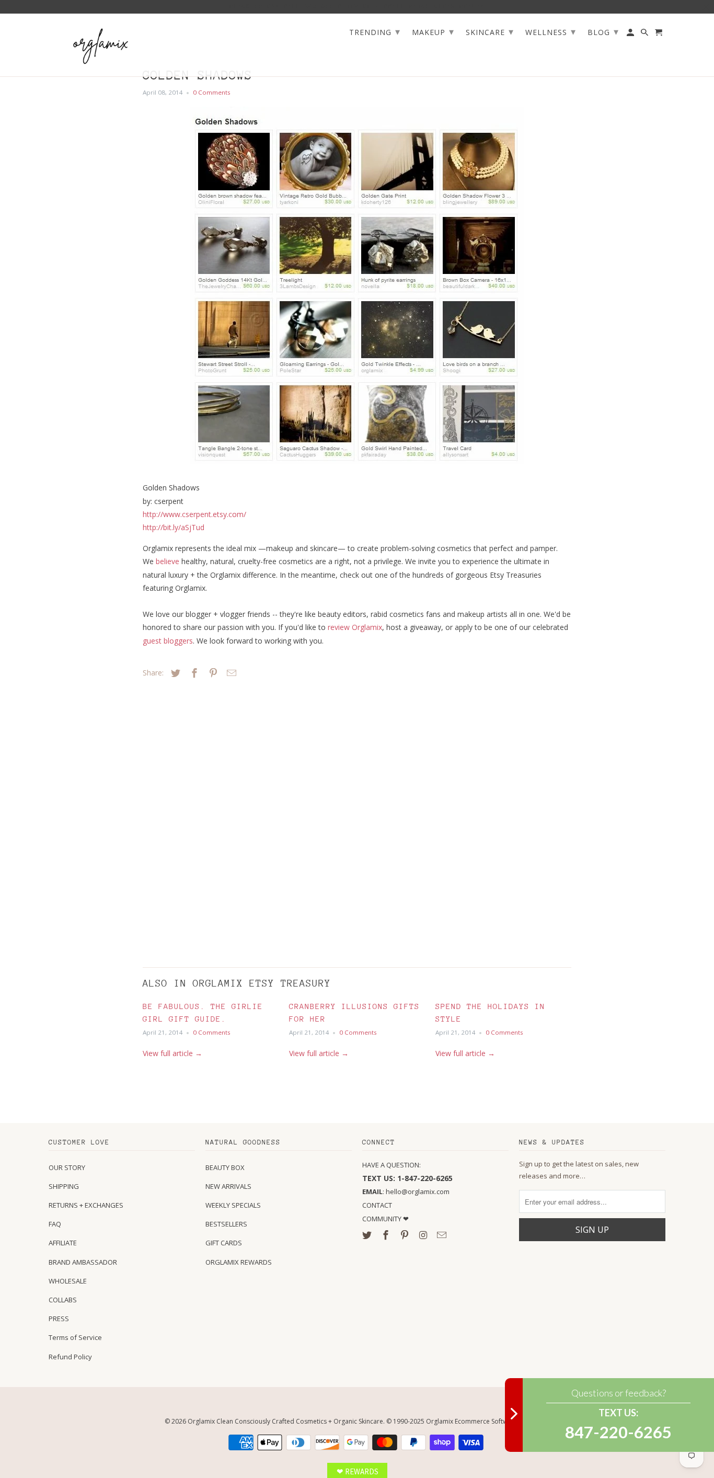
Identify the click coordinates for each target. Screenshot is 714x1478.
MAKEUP (433, 31)
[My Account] (631, 34)
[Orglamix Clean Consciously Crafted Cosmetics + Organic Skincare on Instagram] (424, 1235)
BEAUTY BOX (225, 1167)
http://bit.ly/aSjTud (173, 527)
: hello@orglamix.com (406, 1191)
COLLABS (63, 1299)
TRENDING (374, 31)
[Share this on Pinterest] (211, 673)
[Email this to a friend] (230, 673)
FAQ (55, 1224)
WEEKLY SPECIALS (233, 1205)
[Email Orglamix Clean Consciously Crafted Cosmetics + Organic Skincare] (442, 1235)
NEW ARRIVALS (228, 1186)
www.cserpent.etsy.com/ (194, 514)
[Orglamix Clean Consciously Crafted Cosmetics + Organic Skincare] (101, 45)
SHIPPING (64, 1186)
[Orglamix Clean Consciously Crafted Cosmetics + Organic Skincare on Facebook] (387, 1235)
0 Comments (212, 92)
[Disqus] (215, 820)
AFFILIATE (63, 1242)
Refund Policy (70, 1356)
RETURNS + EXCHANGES (86, 1205)
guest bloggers (168, 641)
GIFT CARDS (223, 1242)
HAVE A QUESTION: (391, 1165)
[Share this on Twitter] (174, 673)
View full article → (172, 1053)
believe (167, 561)
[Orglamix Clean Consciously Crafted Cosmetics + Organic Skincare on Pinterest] (405, 1235)
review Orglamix (355, 627)
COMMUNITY (382, 1218)
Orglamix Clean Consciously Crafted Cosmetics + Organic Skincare (285, 1421)
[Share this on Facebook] (193, 673)
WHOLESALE (68, 1281)
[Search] (645, 34)
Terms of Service (75, 1337)
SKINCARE (490, 31)
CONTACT (377, 1205)
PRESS (59, 1318)
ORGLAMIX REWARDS (238, 1262)
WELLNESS (550, 31)
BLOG (603, 31)
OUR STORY (67, 1167)
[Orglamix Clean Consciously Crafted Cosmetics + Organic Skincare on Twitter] (368, 1235)
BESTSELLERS (226, 1224)
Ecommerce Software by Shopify (502, 1421)
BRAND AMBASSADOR (83, 1262)
